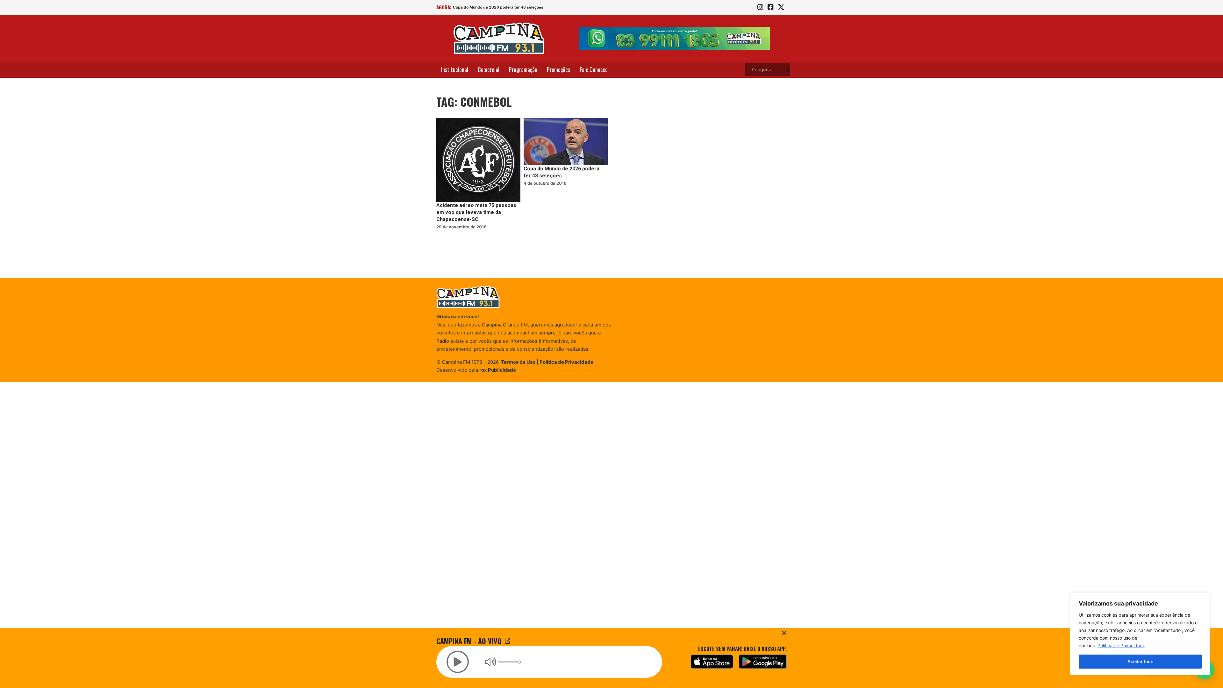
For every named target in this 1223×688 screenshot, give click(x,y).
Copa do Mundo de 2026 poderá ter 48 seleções (498, 7)
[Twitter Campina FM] (781, 7)
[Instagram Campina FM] (760, 7)
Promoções (558, 69)
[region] (1140, 634)
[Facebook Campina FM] (770, 7)
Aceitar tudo (1140, 661)
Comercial (488, 69)
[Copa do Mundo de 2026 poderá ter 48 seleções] (566, 141)
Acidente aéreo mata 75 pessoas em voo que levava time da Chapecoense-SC (476, 213)
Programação (523, 69)
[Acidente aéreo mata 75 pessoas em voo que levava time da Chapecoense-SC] (478, 160)
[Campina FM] (499, 38)
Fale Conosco (594, 69)
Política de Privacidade (1121, 645)
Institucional (454, 69)
